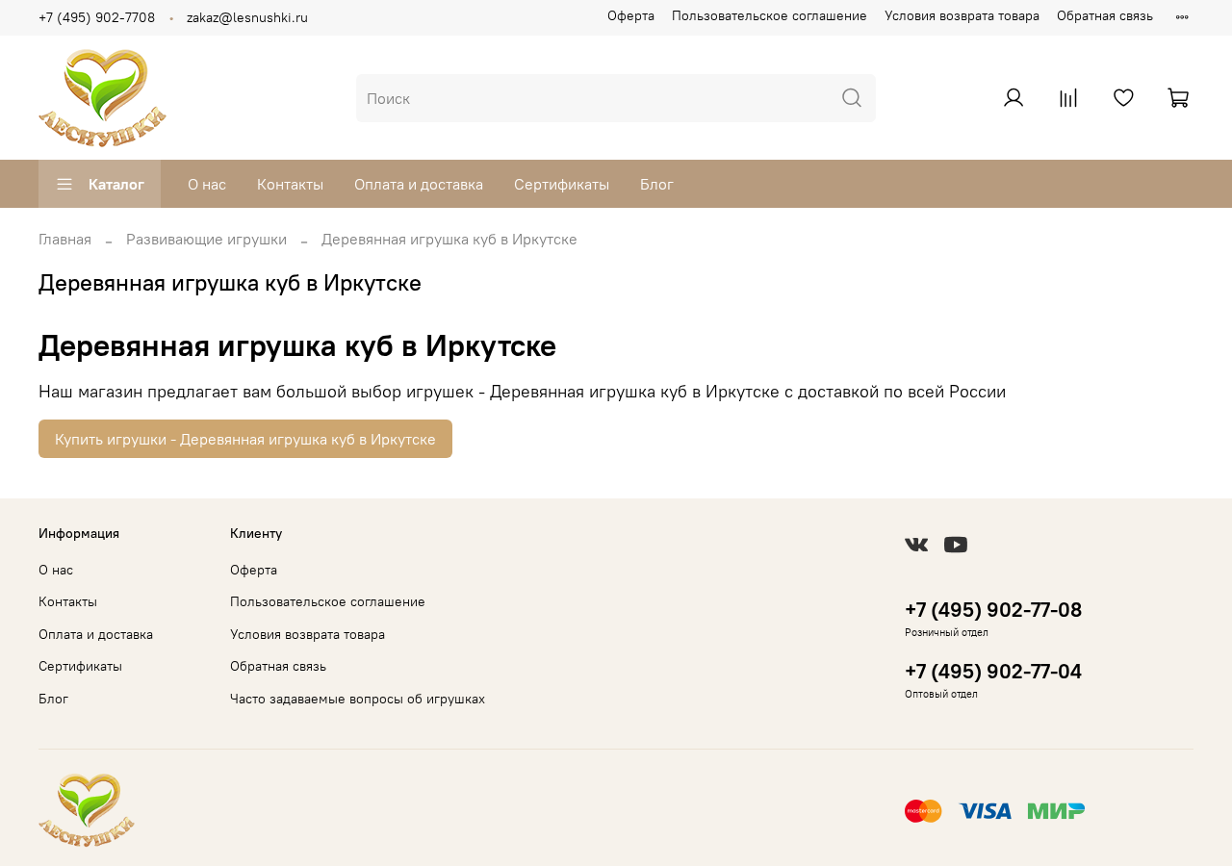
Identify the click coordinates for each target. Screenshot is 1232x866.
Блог (657, 183)
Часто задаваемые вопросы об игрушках (357, 698)
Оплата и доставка (418, 183)
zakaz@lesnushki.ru (247, 17)
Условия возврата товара (962, 15)
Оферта (630, 15)
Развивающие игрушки (206, 238)
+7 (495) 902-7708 (96, 17)
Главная (64, 238)
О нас (207, 183)
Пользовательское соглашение (769, 15)
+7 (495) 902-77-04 (993, 671)
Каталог (116, 183)
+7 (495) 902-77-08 (993, 610)
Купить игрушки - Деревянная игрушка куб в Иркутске (245, 438)
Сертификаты (561, 183)
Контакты (290, 183)
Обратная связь (1105, 15)
